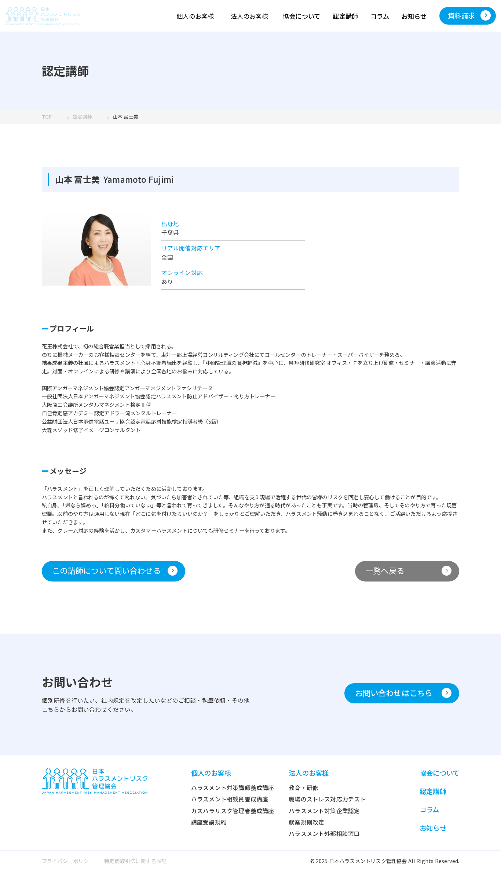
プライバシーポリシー (68, 861)
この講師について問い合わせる (106, 570)
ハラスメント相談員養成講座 (229, 799)
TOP (47, 116)
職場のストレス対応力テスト (327, 799)
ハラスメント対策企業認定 (324, 811)
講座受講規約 (209, 822)
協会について (301, 16)
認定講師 (345, 16)
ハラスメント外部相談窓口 (324, 833)
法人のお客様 (249, 16)
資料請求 (461, 15)
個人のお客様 (195, 16)
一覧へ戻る (384, 570)
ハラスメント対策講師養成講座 (232, 787)
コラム (379, 16)
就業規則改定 (306, 822)
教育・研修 (303, 787)
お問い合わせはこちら (394, 692)
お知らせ (414, 16)
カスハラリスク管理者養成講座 (232, 811)
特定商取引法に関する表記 (135, 861)
